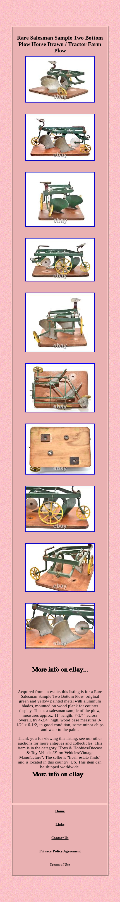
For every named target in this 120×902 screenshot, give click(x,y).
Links (60, 824)
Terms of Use (60, 864)
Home (60, 811)
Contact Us (59, 838)
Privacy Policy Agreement (60, 851)
